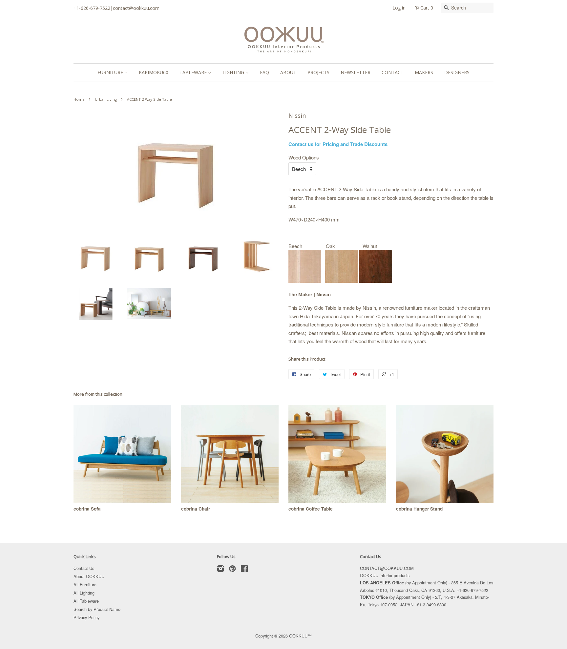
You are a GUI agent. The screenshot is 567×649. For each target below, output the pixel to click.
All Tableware (86, 601)
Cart (426, 8)
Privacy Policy (86, 617)
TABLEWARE (193, 72)
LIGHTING (233, 72)
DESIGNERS (457, 72)
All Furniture (85, 584)
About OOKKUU (89, 576)
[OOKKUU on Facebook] (244, 570)
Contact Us (84, 568)
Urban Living (106, 99)
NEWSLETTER (355, 72)
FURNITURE (110, 72)
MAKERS (424, 72)
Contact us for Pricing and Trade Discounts (338, 144)
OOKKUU (298, 636)
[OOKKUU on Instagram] (220, 570)
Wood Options (303, 157)
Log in (399, 8)
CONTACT (393, 72)
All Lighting (84, 593)
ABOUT (288, 72)
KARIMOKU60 (153, 72)
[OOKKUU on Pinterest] (232, 570)
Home (79, 99)
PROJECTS (318, 72)
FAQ (264, 72)
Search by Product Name (97, 609)
